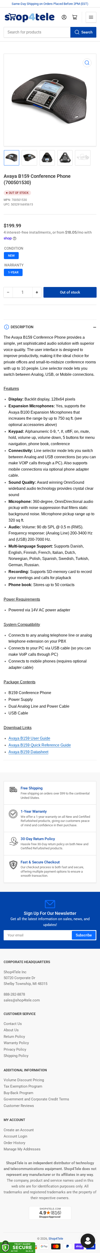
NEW (11, 255)
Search (86, 32)
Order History (14, 1143)
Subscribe (84, 935)
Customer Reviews (19, 1106)
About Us (11, 1030)
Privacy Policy (15, 1049)
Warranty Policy (16, 1043)
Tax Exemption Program (23, 1086)
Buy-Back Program (18, 1093)
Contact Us (13, 1024)
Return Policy (14, 1036)
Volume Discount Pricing (24, 1080)
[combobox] (50, 32)
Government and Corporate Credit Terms (36, 1099)
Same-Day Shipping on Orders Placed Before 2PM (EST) (50, 4)
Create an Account (19, 1130)
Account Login (15, 1136)
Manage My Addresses (22, 1149)
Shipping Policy (16, 1056)
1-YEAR (13, 272)
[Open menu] (91, 17)
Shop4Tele (56, 1238)
